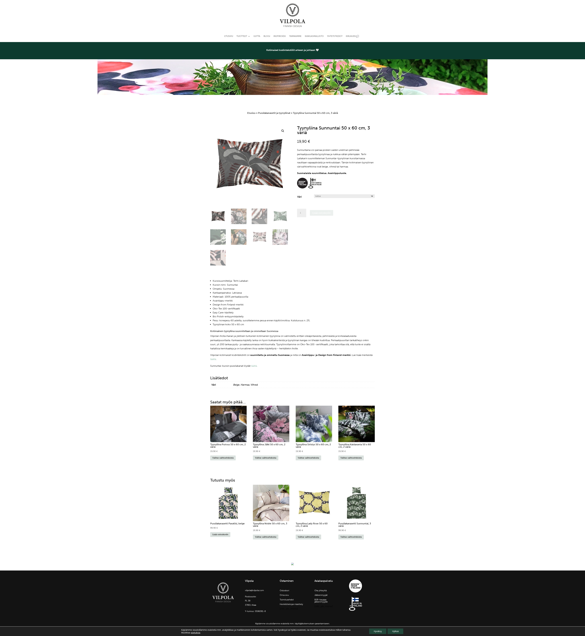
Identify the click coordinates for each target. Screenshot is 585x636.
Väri (299, 196)
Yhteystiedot (334, 36)
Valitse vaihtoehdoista (223, 458)
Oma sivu (284, 595)
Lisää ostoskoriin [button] (220, 534)
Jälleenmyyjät (321, 595)
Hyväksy (378, 631)
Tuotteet (241, 36)
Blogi (267, 36)
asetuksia (195, 632)
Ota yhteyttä (320, 591)
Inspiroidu (279, 36)
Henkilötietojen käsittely (291, 604)
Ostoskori (284, 591)
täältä (213, 359)
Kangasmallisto (314, 36)
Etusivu (228, 36)
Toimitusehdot (287, 600)
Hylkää (395, 631)
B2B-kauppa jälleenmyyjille (321, 601)
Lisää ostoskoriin (321, 212)
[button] (282, 131)
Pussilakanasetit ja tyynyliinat (274, 113)
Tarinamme (295, 36)
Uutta (257, 36)
